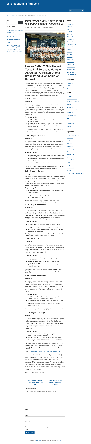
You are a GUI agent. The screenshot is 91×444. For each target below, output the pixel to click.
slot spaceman (70, 129)
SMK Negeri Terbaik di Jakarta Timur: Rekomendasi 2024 (45, 351)
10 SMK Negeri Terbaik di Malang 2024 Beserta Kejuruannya (55, 382)
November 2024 (71, 69)
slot (68, 118)
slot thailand (70, 107)
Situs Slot (69, 96)
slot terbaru (70, 138)
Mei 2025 (69, 54)
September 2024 (71, 74)
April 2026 (69, 34)
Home (8, 15)
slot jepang (70, 140)
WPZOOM (58, 440)
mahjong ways (70, 120)
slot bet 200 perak (72, 99)
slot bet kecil (70, 157)
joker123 (69, 126)
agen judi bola (70, 168)
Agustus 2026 (70, 24)
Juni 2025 (69, 52)
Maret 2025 (70, 59)
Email (26, 415)
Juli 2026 (69, 26)
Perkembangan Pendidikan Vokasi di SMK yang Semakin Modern (14, 40)
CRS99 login (70, 146)
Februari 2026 (70, 36)
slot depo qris (70, 123)
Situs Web (27, 421)
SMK (39, 27)
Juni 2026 (69, 29)
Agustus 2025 (70, 47)
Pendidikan (12, 15)
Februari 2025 (70, 62)
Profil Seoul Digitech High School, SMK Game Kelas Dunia (14, 50)
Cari (8, 20)
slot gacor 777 (70, 154)
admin (28, 27)
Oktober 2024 (70, 72)
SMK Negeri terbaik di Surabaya (36, 372)
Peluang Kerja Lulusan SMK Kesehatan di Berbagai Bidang (14, 46)
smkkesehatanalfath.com (23, 3)
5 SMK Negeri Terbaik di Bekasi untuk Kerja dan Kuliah (14, 35)
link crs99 (69, 143)
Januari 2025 (70, 64)
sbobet (69, 170)
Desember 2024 (71, 67)
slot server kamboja (72, 110)
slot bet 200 (70, 112)
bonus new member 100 (73, 135)
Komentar (27, 394)
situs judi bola (70, 159)
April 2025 (69, 57)
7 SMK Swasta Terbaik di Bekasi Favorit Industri (15, 31)
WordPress (38, 440)
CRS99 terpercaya (71, 115)
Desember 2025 (71, 39)
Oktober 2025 (70, 42)
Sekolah (69, 85)
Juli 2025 (69, 49)
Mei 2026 (69, 31)
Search (83, 10)
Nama (27, 409)
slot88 (68, 162)
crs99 (68, 165)
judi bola (69, 104)
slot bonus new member (73, 101)
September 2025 (71, 44)
